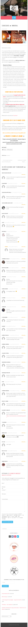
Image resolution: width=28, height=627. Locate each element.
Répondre (23, 174)
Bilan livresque (4, 596)
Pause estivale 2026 (5, 593)
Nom (3, 483)
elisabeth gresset (15, 473)
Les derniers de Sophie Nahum (22, 161)
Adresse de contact (4, 488)
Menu (15, 17)
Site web (4, 494)
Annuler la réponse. (7, 475)
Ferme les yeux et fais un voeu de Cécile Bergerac (7, 161)
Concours (8, 155)
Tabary (6, 246)
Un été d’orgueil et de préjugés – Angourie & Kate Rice (12, 599)
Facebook (15, 115)
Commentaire (4, 499)
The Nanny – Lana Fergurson (7, 604)
